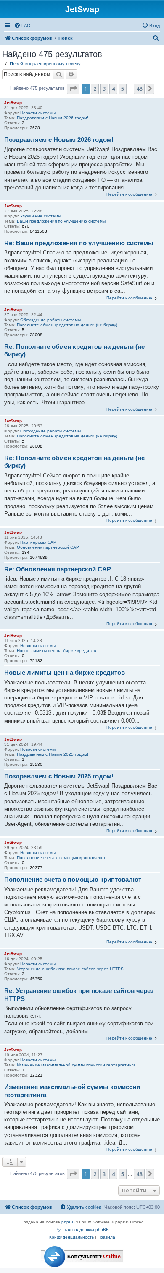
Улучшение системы (40, 216)
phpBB (68, 1222)
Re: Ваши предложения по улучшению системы (78, 242)
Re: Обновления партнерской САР (57, 569)
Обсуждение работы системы (50, 319)
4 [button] (113, 88)
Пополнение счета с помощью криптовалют (61, 857)
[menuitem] (22, 26)
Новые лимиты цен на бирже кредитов (56, 650)
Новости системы (38, 112)
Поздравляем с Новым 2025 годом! (52, 754)
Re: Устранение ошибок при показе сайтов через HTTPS (78, 994)
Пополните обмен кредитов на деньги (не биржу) (67, 324)
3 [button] (104, 88)
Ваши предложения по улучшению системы (61, 221)
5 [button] (122, 88)
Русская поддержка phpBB (82, 1229)
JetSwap (13, 102)
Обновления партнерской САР (48, 547)
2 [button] (94, 88)
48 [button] (139, 88)
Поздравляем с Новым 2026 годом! (52, 117)
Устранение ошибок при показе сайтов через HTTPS (70, 969)
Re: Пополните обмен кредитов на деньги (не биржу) (74, 350)
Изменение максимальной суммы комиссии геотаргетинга (76, 1065)
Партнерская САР (38, 542)
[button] (73, 89)
